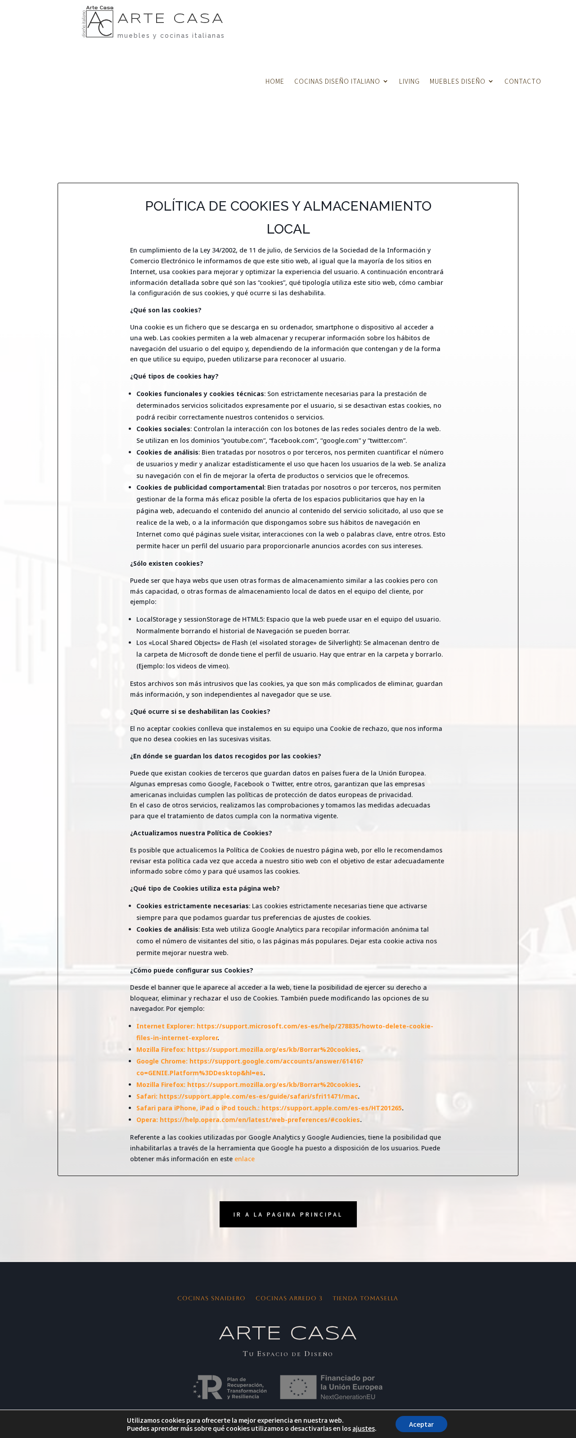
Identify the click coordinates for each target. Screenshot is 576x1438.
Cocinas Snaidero (211, 1298)
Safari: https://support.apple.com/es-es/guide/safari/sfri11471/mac (247, 1096)
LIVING (409, 82)
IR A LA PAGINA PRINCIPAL (288, 1214)
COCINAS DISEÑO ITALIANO (337, 82)
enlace (244, 1158)
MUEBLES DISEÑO (458, 82)
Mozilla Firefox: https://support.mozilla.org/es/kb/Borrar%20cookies (247, 1049)
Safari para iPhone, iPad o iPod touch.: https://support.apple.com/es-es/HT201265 (269, 1108)
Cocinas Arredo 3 (289, 1298)
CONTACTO (522, 82)
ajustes (363, 1428)
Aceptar (421, 1424)
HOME (275, 82)
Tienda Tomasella (365, 1298)
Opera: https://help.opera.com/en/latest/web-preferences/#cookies (248, 1119)
